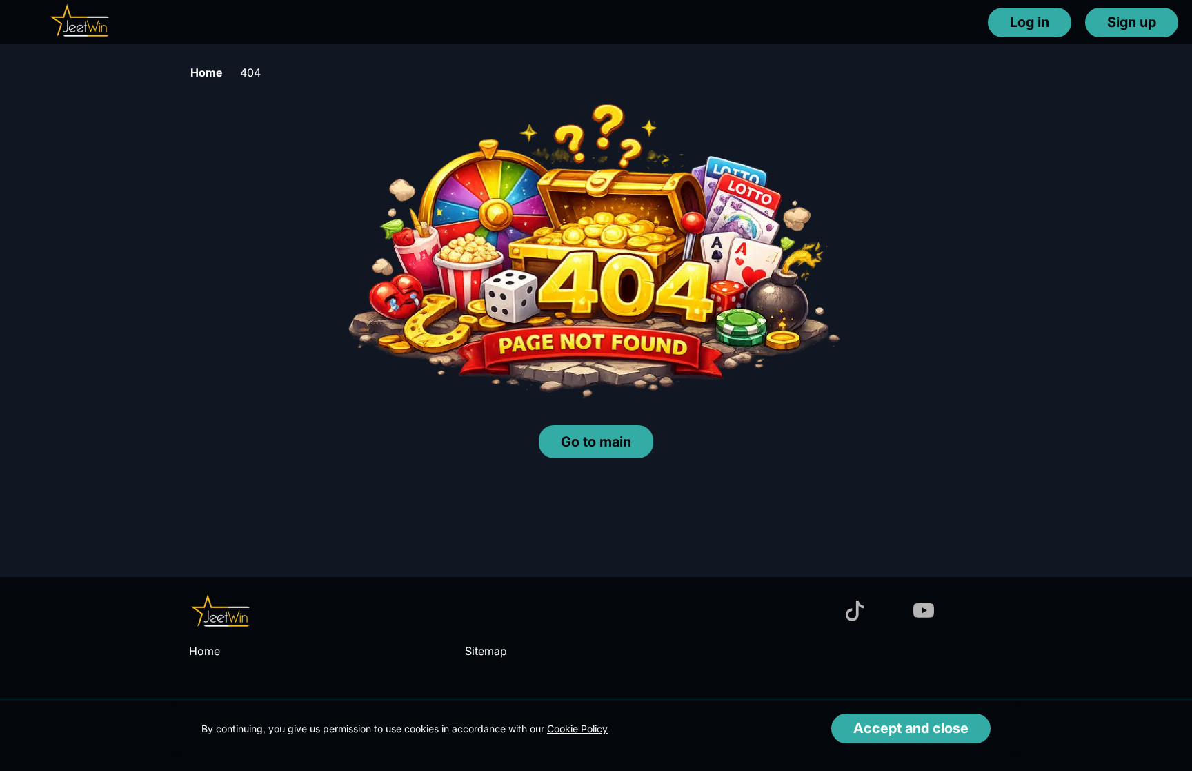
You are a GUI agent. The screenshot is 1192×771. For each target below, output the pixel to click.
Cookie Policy (577, 728)
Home (206, 72)
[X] (992, 612)
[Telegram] (889, 612)
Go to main (596, 441)
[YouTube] (923, 612)
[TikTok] (854, 612)
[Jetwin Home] (79, 21)
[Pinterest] (958, 612)
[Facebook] (820, 612)
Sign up (1131, 22)
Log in (1029, 22)
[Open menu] (20, 21)
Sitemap (486, 651)
